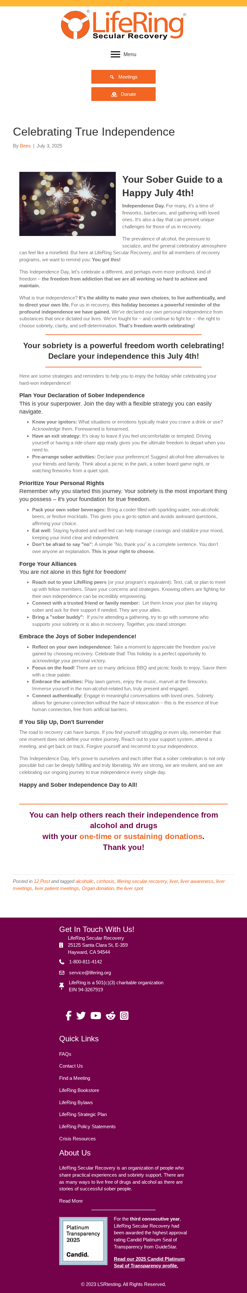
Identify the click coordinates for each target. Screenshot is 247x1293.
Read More (71, 1201)
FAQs (65, 1054)
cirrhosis (105, 881)
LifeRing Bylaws (76, 1102)
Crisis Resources (77, 1138)
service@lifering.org (90, 972)
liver (173, 881)
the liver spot (129, 888)
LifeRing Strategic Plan (83, 1114)
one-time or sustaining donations (140, 836)
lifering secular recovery (142, 881)
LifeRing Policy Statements (87, 1126)
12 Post (42, 881)
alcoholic (85, 881)
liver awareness (197, 881)
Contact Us (71, 1066)
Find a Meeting (74, 1078)
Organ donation (98, 888)
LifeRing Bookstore (79, 1090)
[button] (123, 77)
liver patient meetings (57, 888)
